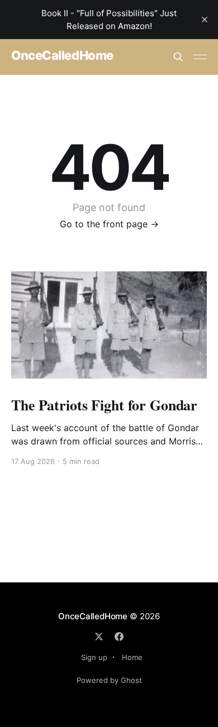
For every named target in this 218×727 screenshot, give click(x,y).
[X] (98, 636)
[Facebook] (119, 636)
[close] (205, 19)
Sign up (94, 657)
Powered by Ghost (109, 680)
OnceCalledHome (62, 55)
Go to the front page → (109, 223)
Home (132, 657)
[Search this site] (178, 57)
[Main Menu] (200, 57)
